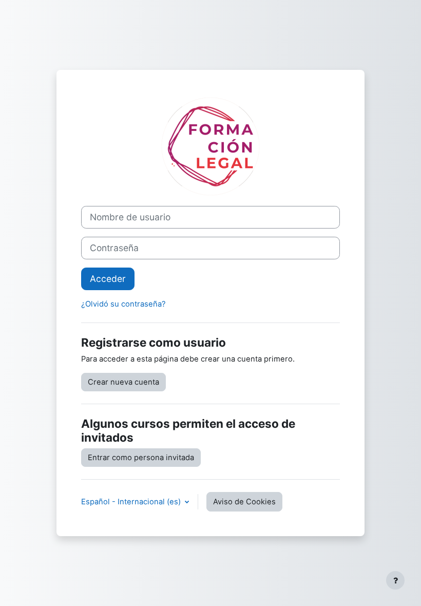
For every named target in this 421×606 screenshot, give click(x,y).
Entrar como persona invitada (141, 457)
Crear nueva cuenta (123, 382)
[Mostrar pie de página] (395, 580)
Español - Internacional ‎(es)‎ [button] (132, 501)
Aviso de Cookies (244, 501)
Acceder (108, 278)
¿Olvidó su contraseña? (123, 304)
